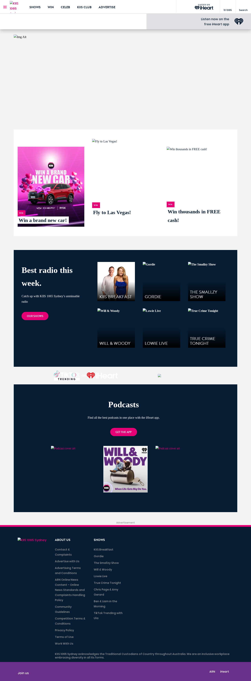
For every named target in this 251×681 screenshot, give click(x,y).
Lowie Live (100, 576)
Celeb (65, 7)
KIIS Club (84, 7)
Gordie (99, 556)
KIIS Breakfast (103, 550)
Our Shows (35, 316)
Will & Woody (103, 569)
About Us (62, 540)
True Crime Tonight (107, 583)
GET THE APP (123, 432)
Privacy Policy (64, 630)
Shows (35, 7)
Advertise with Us (67, 561)
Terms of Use (64, 637)
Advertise (107, 7)
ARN (212, 672)
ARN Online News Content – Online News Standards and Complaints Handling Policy (70, 590)
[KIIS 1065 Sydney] (17, 7)
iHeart (224, 672)
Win (51, 7)
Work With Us (64, 644)
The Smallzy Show (106, 563)
